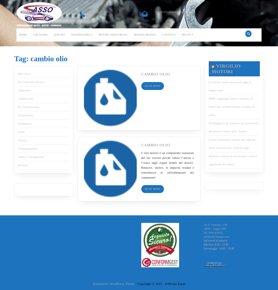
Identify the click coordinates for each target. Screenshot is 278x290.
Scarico (22, 140)
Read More (154, 87)
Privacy (187, 34)
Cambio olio (25, 98)
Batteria (23, 165)
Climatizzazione (28, 148)
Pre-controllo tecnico (31, 82)
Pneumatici (25, 123)
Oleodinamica (81, 34)
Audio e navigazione (31, 157)
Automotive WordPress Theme (113, 283)
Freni (21, 132)
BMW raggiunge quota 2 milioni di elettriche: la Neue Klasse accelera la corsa (232, 106)
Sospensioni (25, 115)
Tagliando (24, 90)
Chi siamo (40, 34)
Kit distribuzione (28, 107)
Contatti (168, 34)
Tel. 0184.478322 (213, 232)
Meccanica (24, 73)
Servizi (59, 34)
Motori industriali (113, 34)
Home (23, 34)
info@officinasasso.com (170, 12)
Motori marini (145, 34)
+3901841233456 (100, 12)
